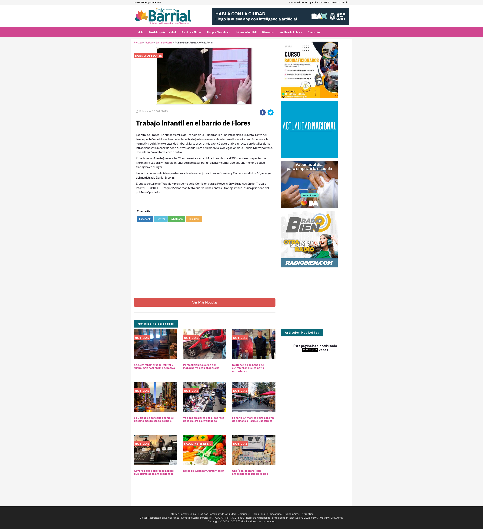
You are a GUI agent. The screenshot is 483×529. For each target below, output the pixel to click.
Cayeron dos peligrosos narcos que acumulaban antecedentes (154, 472)
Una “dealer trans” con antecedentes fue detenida (250, 472)
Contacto (314, 32)
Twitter (160, 218)
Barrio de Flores (192, 32)
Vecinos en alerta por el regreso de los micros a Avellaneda (203, 419)
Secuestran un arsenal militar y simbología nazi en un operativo (154, 366)
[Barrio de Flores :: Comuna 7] (167, 14)
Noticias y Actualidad (162, 32)
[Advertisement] (204, 260)
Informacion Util (246, 32)
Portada (138, 42)
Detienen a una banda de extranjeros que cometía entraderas (248, 368)
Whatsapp (177, 218)
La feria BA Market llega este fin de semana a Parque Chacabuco (253, 419)
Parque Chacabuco (218, 32)
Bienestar (268, 32)
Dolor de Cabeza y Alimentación (203, 470)
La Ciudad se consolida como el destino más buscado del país (154, 419)
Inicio (140, 32)
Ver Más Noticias (204, 302)
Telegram (193, 218)
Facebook (145, 218)
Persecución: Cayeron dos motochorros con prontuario (201, 366)
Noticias (149, 42)
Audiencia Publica (291, 32)
